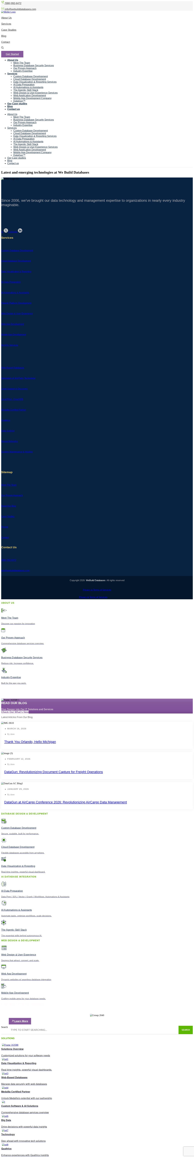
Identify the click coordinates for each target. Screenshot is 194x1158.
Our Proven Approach (25, 68)
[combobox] (93, 1030)
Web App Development (12, 324)
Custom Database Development (30, 76)
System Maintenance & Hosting (17, 451)
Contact (5, 537)
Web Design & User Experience (17, 313)
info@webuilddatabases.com (15, 570)
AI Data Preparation (24, 84)
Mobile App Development (13, 334)
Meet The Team (21, 62)
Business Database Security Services (33, 65)
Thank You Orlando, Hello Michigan (30, 742)
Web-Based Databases (12, 367)
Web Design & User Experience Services (35, 92)
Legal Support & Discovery (14, 388)
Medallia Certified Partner (13, 409)
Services (12, 73)
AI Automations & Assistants (28, 87)
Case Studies (8, 516)
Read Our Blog (8, 506)
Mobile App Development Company (32, 98)
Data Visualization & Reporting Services (35, 82)
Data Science (8, 430)
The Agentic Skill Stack (25, 90)
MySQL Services (9, 345)
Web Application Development (29, 95)
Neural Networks (9, 441)
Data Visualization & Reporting (16, 271)
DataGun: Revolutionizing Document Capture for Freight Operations (53, 772)
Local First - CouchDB (12, 399)
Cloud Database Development (29, 79)
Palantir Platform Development (16, 303)
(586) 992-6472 (8, 560)
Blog (10, 106)
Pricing (4, 527)
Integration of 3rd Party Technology (18, 378)
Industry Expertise (23, 71)
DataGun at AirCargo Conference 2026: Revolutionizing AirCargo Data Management (65, 802)
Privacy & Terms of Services (97, 590)
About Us (12, 60)
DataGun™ (19, 101)
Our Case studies (17, 103)
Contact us (13, 109)
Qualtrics (5, 420)
